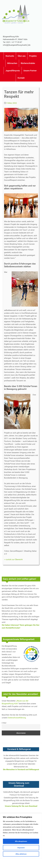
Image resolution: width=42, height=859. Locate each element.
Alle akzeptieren (21, 841)
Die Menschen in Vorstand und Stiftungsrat (21, 769)
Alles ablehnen (21, 854)
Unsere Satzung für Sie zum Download (21, 806)
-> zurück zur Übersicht (13, 559)
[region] (21, 836)
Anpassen (21, 848)
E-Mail (4, 723)
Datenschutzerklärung (17, 718)
